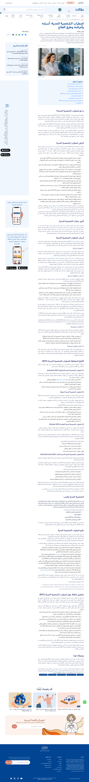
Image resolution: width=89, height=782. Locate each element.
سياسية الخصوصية (47, 765)
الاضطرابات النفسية (50, 16)
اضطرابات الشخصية (68, 16)
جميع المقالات (82, 16)
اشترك (6, 16)
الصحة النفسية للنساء (29, 16)
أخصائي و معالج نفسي (57, 769)
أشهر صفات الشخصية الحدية (75, 89)
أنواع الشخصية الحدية (52, 674)
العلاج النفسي (20, 16)
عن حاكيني (36, 3)
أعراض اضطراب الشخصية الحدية (74, 86)
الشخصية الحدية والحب (76, 96)
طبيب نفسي (59, 767)
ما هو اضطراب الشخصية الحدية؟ (74, 84)
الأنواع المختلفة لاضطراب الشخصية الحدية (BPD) (70, 93)
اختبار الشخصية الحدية (61, 674)
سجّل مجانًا (70, 3)
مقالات (49, 3)
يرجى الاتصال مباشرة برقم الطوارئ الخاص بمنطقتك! (42, 778)
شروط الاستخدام (48, 767)
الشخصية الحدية (80, 674)
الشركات (59, 3)
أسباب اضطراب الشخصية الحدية (74, 91)
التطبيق (63, 3)
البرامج (45, 3)
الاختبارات (41, 3)
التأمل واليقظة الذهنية (40, 16)
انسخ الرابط (9, 34)
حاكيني (82, 19)
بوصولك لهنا (78, 103)
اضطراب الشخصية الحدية (71, 674)
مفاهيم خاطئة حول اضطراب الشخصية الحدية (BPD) (70, 100)
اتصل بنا (49, 761)
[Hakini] (80, 2)
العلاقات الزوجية (13, 16)
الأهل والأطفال (58, 16)
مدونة (78, 19)
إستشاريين (54, 3)
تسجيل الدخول (9, 3)
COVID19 (74, 16)
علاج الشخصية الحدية (43, 674)
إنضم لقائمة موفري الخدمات (46, 763)
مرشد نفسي (59, 771)
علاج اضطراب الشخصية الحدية (74, 98)
